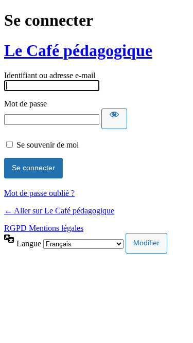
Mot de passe (25, 103)
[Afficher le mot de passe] (114, 119)
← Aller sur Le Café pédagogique (59, 210)
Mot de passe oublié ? (39, 193)
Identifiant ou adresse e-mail (49, 75)
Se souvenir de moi (47, 144)
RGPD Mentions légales (43, 228)
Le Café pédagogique (78, 50)
